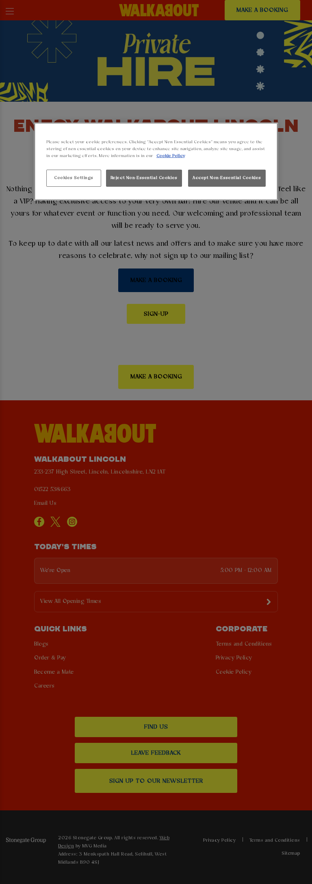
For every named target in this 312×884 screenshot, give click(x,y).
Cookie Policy (170, 155)
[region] (156, 161)
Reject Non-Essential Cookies (144, 177)
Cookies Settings (73, 177)
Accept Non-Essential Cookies (227, 177)
